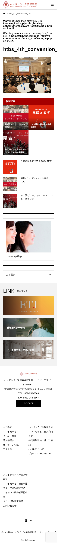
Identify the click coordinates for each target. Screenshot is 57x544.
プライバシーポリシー (39, 453)
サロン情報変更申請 (13, 501)
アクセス (7, 449)
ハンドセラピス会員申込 (15, 483)
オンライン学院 (11, 444)
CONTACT (28, 403)
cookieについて (36, 449)
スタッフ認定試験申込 (14, 488)
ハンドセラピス (11, 431)
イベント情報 (9, 436)
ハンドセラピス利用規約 (40, 427)
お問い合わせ (9, 505)
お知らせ (7, 427)
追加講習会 (8, 440)
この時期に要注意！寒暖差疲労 (36, 161)
